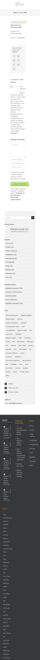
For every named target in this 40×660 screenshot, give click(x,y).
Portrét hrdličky (19, 475)
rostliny (17, 368)
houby (8, 342)
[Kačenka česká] (6, 479)
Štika (7, 376)
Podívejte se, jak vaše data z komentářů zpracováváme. (17, 196)
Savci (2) (9, 277)
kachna (30, 345)
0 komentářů (21, 38)
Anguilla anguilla (26, 315)
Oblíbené (4, 421)
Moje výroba (32, 435)
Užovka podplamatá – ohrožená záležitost (21, 456)
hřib (13, 342)
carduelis (24, 323)
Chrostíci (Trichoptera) (14, 292)
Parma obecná (26, 360)
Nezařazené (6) (11, 258)
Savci (31, 465)
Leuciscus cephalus (12, 353)
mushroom (9, 357)
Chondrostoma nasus (12, 326)
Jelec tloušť (22, 345)
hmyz (20, 338)
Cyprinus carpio (22, 330)
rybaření (25, 368)
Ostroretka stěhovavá (13, 360)
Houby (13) (9, 247)
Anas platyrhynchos (12, 315)
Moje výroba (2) (11, 251)
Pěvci (26, 364)
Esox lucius (9, 334)
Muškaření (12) (11, 255)
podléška (14, 364)
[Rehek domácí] (6, 447)
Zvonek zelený (24, 372)
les (30, 349)
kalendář (8, 349)
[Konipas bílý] (6, 494)
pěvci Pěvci (9, 368)
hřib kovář (30, 342)
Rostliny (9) (10, 270)
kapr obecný (23, 349)
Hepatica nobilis (11, 338)
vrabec (15, 372)
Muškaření (33, 440)
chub (23, 326)
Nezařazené (34, 445)
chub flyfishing (10, 330)
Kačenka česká (11, 296)
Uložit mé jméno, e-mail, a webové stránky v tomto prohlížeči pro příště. (18, 175)
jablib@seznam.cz (15, 403)
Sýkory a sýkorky (10, 461)
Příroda (32, 449)
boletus (19, 319)
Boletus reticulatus (12, 323)
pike (7, 364)
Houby (32, 430)
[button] (19, 384)
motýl (22, 353)
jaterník (13, 345)
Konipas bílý (10, 491)
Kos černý (20, 466)
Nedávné (9, 422)
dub (30, 330)
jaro (7, 345)
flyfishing (18, 334)
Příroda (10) (10, 262)
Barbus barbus (10, 319)
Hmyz (32, 426)
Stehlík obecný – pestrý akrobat (10, 431)
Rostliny (32, 457)
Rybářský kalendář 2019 (14, 288)
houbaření (27, 338)
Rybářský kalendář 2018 (14, 303)
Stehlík (8, 372)
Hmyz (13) (9, 243)
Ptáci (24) (9, 266)
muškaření (18, 357)
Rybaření (33, 461)
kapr (15, 349)
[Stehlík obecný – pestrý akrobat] (6, 431)
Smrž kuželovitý (11, 300)
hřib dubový (20, 342)
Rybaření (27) (10, 274)
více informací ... (14, 132)
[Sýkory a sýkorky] (6, 463)
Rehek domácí (10, 444)
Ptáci (20, 364)
